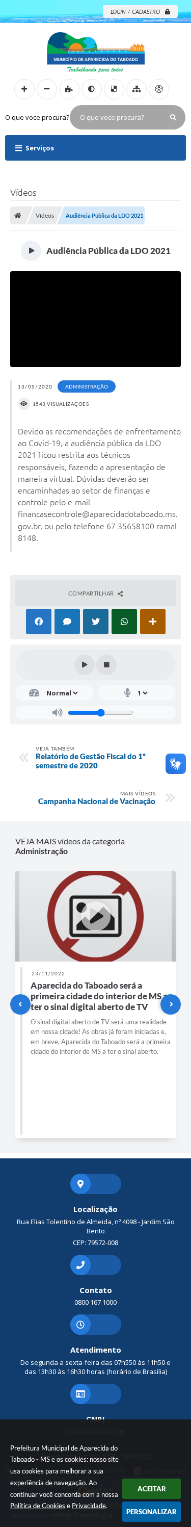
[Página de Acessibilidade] (159, 89)
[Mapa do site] (136, 89)
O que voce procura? (37, 117)
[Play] (84, 665)
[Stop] (106, 665)
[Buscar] (173, 117)
